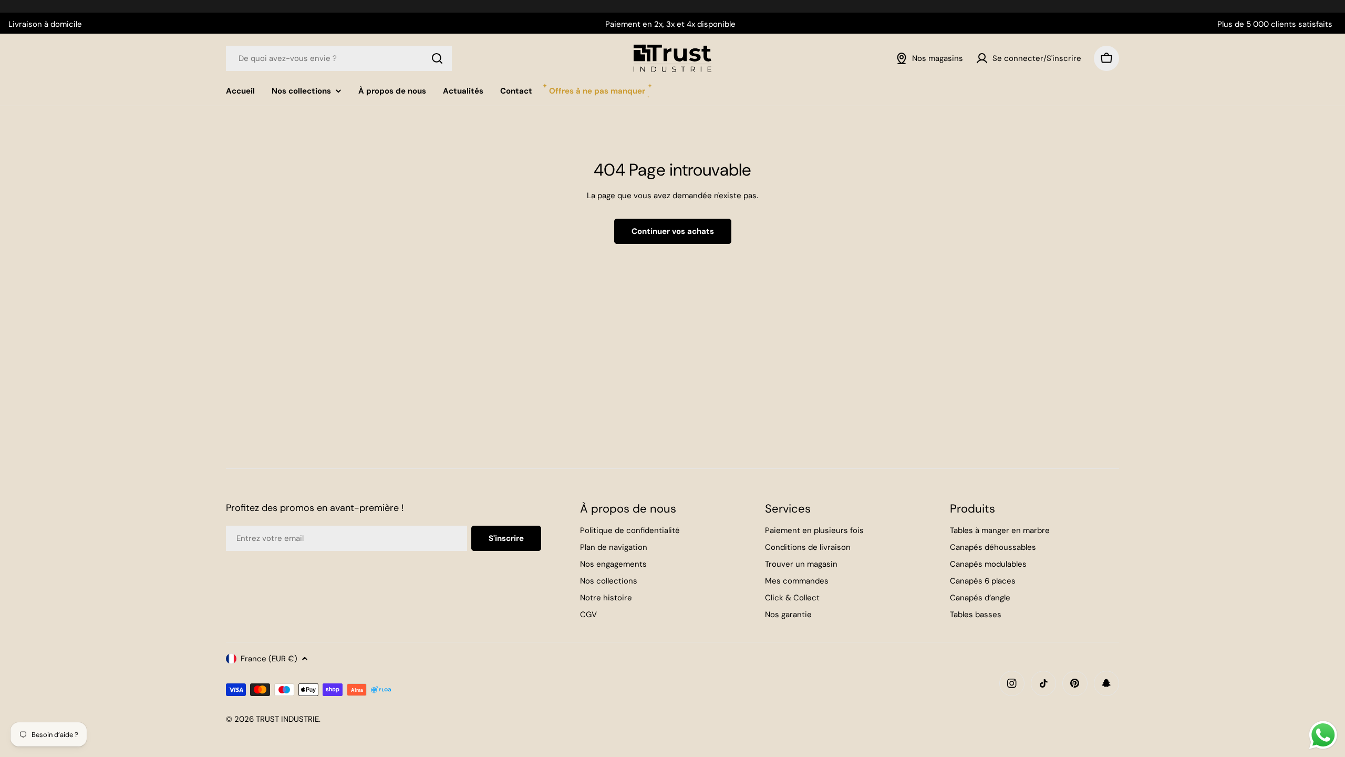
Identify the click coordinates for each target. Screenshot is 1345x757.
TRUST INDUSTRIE (287, 719)
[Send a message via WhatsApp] (1323, 735)
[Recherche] (437, 58)
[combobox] (339, 58)
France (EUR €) (269, 658)
